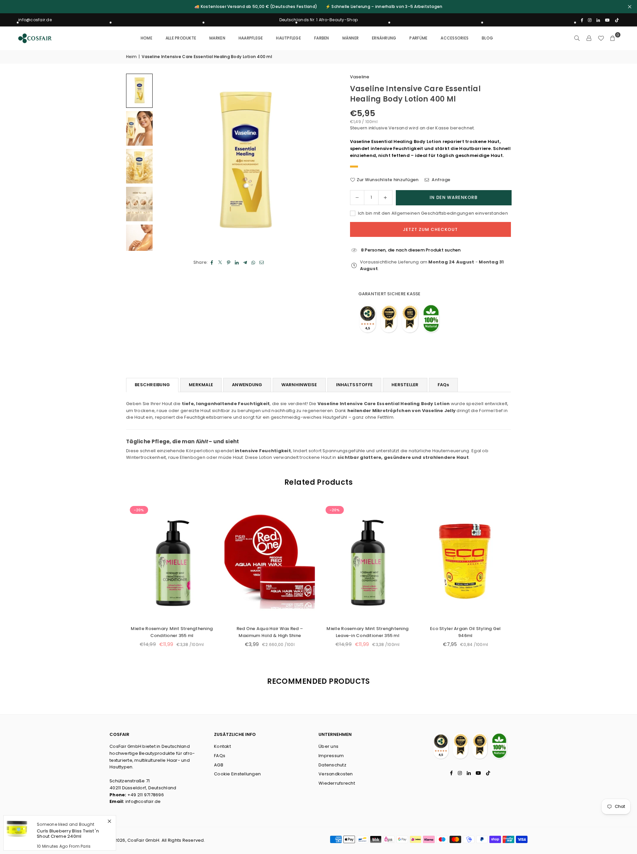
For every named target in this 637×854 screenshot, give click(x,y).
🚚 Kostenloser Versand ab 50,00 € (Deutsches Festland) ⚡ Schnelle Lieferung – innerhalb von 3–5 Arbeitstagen (318, 6)
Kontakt (222, 746)
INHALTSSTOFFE (354, 385)
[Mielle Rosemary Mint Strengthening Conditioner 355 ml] (171, 561)
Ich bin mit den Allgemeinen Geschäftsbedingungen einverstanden (432, 213)
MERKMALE (201, 385)
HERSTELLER (405, 385)
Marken (217, 38)
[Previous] (169, 162)
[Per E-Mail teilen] (261, 262)
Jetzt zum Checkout (430, 229)
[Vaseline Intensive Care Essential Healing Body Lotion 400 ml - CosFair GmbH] (139, 128)
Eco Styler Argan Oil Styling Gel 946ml (465, 632)
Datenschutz (332, 765)
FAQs (443, 385)
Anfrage (440, 180)
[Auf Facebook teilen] (212, 262)
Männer (350, 38)
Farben (321, 38)
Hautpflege (288, 38)
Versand (398, 128)
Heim (131, 56)
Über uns (328, 746)
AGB (218, 765)
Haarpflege (251, 38)
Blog (487, 38)
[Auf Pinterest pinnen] (228, 262)
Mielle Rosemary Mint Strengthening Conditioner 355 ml (172, 632)
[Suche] (577, 38)
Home (146, 38)
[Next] (320, 162)
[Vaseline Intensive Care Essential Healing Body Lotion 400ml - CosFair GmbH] (139, 90)
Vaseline (360, 77)
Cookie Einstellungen (237, 774)
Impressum (331, 755)
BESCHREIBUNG (152, 385)
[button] (613, 38)
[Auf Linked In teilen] (237, 262)
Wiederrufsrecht (336, 783)
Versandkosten (335, 774)
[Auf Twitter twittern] (220, 262)
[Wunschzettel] (601, 38)
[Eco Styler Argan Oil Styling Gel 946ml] (465, 561)
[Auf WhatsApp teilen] (253, 262)
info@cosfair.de (143, 801)
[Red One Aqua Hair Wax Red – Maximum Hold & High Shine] (269, 561)
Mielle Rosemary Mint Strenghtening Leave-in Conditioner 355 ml (367, 632)
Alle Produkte (181, 38)
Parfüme (418, 38)
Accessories (454, 38)
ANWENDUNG (247, 385)
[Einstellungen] (589, 38)
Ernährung (384, 38)
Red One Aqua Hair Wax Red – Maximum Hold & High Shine (269, 632)
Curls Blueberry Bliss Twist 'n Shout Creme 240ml (68, 833)
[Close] (109, 821)
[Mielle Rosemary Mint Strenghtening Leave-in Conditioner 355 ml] (367, 561)
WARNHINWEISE (299, 385)
